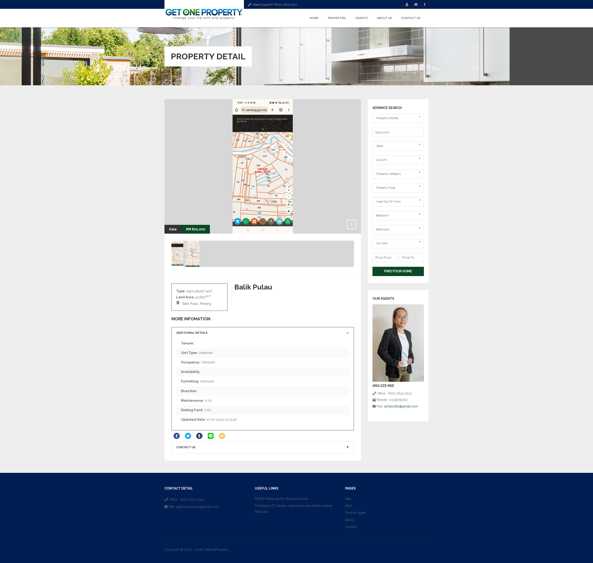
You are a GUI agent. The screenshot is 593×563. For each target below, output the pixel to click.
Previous (340, 224)
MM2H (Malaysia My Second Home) (281, 499)
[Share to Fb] (177, 436)
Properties (337, 18)
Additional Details (192, 332)
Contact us (186, 447)
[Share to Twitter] (188, 436)
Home (314, 18)
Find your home (398, 271)
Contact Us (410, 18)
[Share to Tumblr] (199, 436)
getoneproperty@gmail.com (197, 507)
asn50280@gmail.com (401, 406)
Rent (348, 506)
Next (351, 224)
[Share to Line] (211, 436)
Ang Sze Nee (383, 386)
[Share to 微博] (222, 436)
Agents (361, 18)
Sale (348, 499)
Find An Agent (355, 513)
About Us (384, 18)
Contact (351, 527)
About (349, 520)
